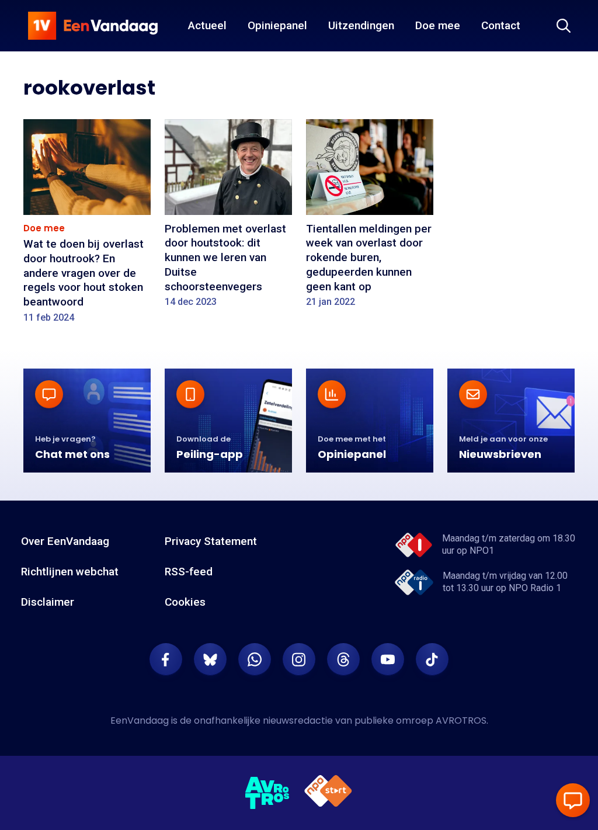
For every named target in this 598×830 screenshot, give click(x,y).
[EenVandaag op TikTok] (432, 659)
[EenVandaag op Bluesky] (210, 659)
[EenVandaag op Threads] (343, 659)
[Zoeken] (563, 26)
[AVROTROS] (267, 793)
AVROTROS (461, 720)
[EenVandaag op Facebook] (166, 659)
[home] (93, 26)
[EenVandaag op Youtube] (387, 659)
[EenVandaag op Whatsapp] (254, 659)
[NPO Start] (328, 793)
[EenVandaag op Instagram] (299, 659)
